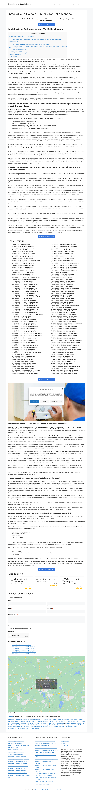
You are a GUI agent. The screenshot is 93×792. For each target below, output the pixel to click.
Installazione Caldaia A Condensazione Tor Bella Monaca (45, 719)
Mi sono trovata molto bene (19, 49)
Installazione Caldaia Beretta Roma (18, 763)
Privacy (63, 743)
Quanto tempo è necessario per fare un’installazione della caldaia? (31, 44)
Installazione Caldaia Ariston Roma (17, 773)
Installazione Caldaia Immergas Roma (18, 759)
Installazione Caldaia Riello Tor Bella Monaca (28, 725)
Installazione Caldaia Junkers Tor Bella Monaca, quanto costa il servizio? (32, 43)
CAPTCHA (11, 631)
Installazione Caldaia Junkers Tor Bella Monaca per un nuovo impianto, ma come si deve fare (36, 39)
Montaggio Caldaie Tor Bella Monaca (62, 726)
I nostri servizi (13, 41)
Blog (73, 4)
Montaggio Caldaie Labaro (42, 745)
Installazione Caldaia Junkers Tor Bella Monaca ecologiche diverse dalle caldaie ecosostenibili (40, 46)
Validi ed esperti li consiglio (19, 53)
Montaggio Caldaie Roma (15, 743)
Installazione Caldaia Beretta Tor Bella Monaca (26, 723)
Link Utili (14, 56)
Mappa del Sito (65, 741)
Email (10, 608)
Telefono (50, 608)
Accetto (46, 686)
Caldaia (10, 716)
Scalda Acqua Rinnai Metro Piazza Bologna (46, 743)
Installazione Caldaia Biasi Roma (17, 770)
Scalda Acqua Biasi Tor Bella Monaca (51, 725)
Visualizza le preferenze (56, 401)
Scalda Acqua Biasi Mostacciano (43, 784)
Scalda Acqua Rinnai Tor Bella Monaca (18, 726)
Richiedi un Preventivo (46, 25)
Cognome (49, 606)
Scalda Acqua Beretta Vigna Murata (44, 752)
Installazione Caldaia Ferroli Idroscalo (45, 781)
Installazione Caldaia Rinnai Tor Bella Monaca (52, 723)
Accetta (35, 401)
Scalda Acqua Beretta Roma (16, 741)
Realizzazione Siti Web (40, 789)
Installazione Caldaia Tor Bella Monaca (18, 719)
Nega (44, 401)
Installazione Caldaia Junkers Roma (21, 645)
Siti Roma (49, 789)
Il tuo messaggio (13, 614)
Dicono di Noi (13, 48)
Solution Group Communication (60, 789)
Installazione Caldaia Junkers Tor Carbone (23, 646)
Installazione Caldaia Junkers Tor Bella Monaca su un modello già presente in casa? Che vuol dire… (37, 38)
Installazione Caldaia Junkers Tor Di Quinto (23, 653)
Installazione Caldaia (62, 4)
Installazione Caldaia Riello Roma (17, 756)
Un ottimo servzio (16, 51)
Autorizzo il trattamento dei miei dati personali (21, 628)
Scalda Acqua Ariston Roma (16, 752)
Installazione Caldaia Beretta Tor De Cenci (46, 750)
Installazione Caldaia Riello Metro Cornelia (46, 759)
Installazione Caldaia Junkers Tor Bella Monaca (22, 36)
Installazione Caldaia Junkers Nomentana (46, 748)
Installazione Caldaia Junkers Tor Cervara (23, 648)
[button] (62, 389)
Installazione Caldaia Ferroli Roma (17, 768)
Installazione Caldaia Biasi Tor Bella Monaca (25, 721)
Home (53, 4)
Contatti (80, 4)
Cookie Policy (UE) (66, 745)
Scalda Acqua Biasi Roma (15, 749)
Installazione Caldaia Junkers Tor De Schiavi (24, 652)
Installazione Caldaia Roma (19, 4)
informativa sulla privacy (19, 625)
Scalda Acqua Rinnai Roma (15, 754)
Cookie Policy (46, 683)
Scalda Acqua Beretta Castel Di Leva (45, 741)
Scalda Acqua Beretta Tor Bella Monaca (41, 726)
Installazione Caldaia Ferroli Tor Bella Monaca (50, 721)
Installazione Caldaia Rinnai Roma (17, 761)
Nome (9, 606)
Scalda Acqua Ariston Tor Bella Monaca (73, 725)
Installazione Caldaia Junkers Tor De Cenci (23, 650)
